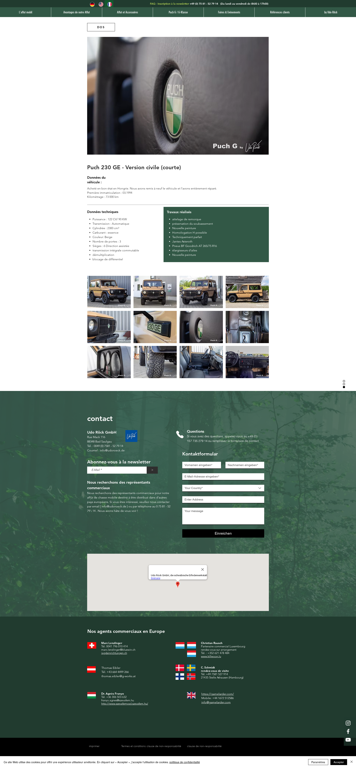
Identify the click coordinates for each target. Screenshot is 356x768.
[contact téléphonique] (179, 434)
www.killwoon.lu (211, 656)
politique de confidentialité (184, 762)
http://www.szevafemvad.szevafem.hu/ (124, 703)
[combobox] (223, 488)
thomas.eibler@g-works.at (118, 676)
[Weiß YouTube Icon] (348, 739)
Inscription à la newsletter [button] (173, 3)
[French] (109, 4)
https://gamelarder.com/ (217, 694)
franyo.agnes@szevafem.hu (117, 700)
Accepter (339, 762)
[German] (91, 4)
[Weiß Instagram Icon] (348, 723)
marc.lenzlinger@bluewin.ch (118, 649)
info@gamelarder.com (216, 702)
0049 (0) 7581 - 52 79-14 (108, 446)
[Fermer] (351, 762)
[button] (178, 12)
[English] (100, 4)
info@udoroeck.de (112, 450)
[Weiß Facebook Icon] (348, 731)
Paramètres (318, 762)
